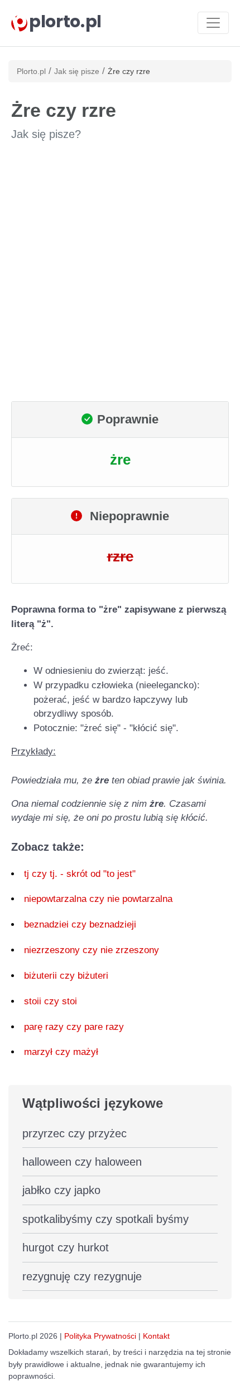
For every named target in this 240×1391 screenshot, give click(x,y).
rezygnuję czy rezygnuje (82, 1276)
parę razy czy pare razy (74, 1027)
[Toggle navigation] (213, 23)
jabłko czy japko (61, 1190)
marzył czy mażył (61, 1052)
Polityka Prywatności (100, 1335)
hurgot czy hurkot (65, 1247)
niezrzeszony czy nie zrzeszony (91, 950)
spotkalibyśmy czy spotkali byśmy (105, 1219)
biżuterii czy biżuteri (66, 975)
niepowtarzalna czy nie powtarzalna (98, 899)
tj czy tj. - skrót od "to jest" (80, 874)
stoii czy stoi (50, 1001)
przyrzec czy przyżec (74, 1133)
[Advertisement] (120, 271)
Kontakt (156, 1335)
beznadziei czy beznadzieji (80, 924)
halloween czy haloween (82, 1162)
